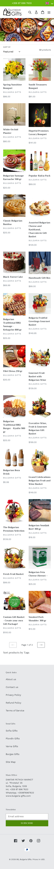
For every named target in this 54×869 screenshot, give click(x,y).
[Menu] (49, 12)
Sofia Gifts (11, 730)
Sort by (7, 47)
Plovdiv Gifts (13, 738)
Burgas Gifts (12, 754)
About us (11, 679)
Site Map (11, 762)
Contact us (12, 687)
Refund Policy (13, 702)
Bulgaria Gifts (26, 859)
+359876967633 (26, 792)
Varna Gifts (12, 746)
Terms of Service (15, 710)
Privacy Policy (13, 695)
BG (17, 859)
